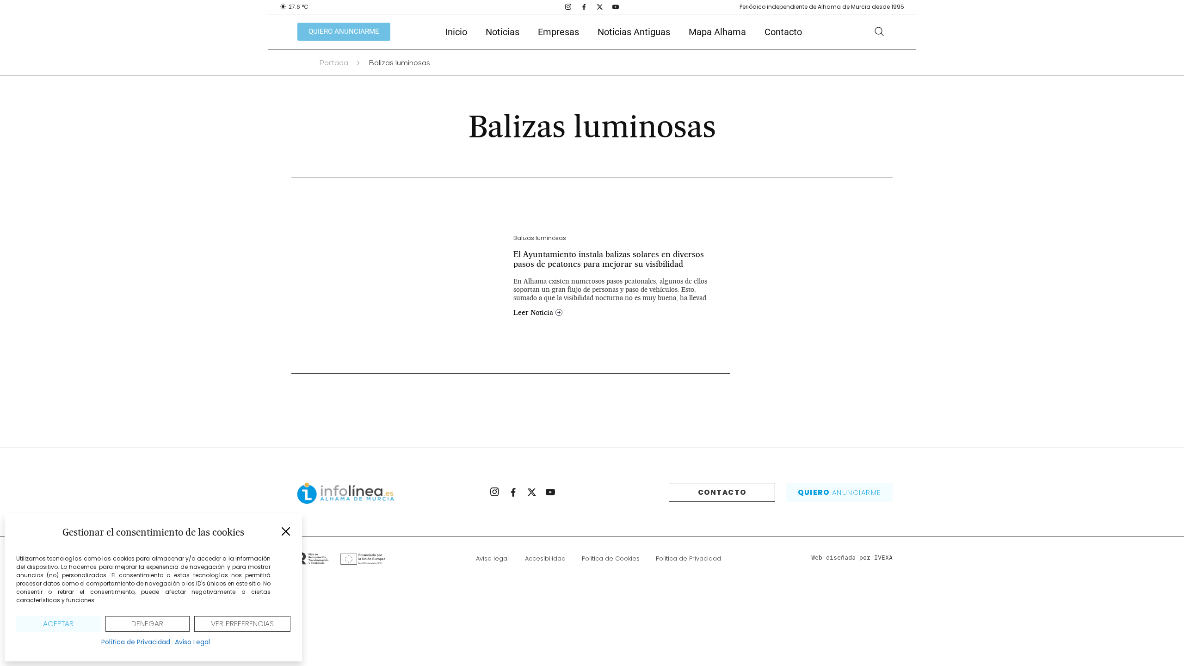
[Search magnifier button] (879, 31)
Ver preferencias (242, 623)
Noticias (502, 31)
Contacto (783, 31)
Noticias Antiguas (634, 31)
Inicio (456, 31)
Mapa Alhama (717, 31)
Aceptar (58, 623)
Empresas (558, 31)
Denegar (147, 623)
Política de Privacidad (135, 642)
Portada (333, 64)
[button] (285, 531)
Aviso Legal (192, 642)
